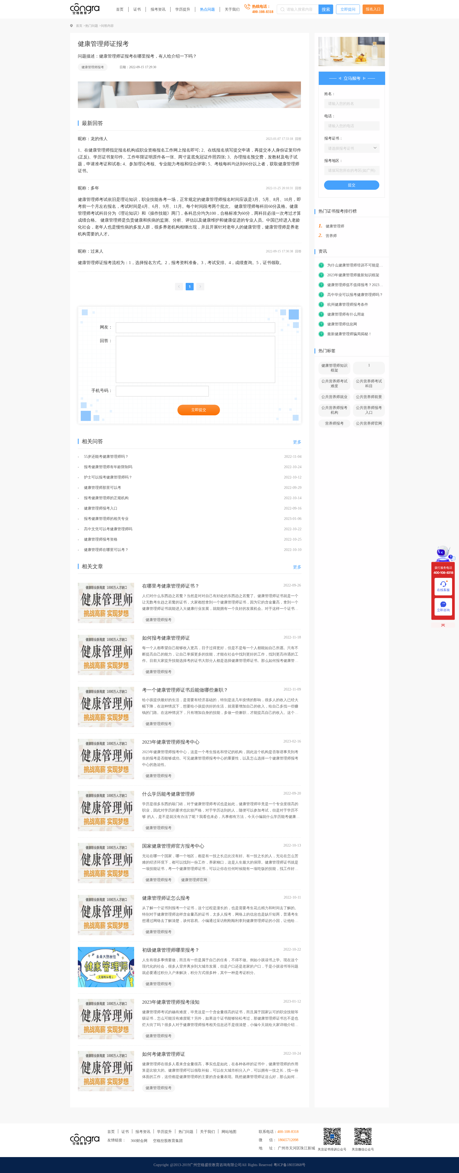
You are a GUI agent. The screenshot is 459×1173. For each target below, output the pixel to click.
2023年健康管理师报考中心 (170, 742)
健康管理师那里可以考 (102, 488)
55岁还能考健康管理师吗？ (106, 457)
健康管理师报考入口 (100, 508)
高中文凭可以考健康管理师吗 (107, 529)
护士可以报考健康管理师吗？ (107, 477)
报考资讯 (158, 9)
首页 (120, 9)
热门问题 (185, 1132)
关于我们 (232, 9)
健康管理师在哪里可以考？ (106, 550)
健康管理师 (335, 226)
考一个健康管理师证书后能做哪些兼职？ (185, 690)
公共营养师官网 (369, 423)
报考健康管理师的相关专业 (106, 519)
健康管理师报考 (93, 67)
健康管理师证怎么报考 (166, 898)
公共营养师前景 (369, 397)
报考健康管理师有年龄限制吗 (107, 467)
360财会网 (139, 1141)
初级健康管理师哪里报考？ (170, 950)
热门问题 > (93, 26)
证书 (137, 9)
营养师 (331, 236)
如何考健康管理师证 (163, 1054)
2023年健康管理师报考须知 (170, 1002)
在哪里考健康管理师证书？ (170, 586)
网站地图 (229, 1132)
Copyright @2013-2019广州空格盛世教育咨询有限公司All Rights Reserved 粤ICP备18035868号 (229, 1165)
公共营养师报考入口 (369, 410)
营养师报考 (334, 423)
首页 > (80, 26)
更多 (297, 442)
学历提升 (182, 9)
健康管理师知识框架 (334, 368)
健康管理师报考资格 (100, 539)
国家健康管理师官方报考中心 (173, 846)
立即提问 (348, 9)
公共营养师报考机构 (334, 410)
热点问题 (207, 9)
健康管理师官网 (194, 880)
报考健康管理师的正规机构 (106, 498)
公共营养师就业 (334, 397)
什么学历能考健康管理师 (168, 794)
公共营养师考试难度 (334, 383)
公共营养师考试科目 (369, 383)
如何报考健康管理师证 (166, 638)
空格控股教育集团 (168, 1141)
